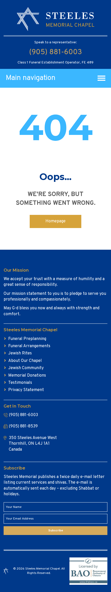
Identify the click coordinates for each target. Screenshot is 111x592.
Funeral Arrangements (29, 346)
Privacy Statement (26, 390)
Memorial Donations (27, 375)
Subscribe (55, 531)
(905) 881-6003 (55, 52)
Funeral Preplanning (27, 339)
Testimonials (20, 382)
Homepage (55, 221)
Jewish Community (26, 368)
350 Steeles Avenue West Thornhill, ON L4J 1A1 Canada (33, 443)
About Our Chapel (25, 360)
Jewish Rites (20, 353)
